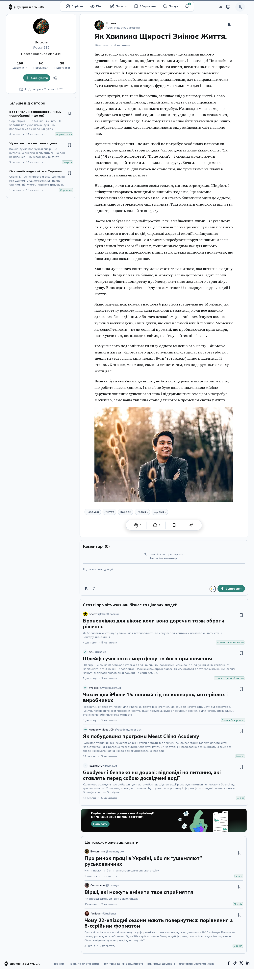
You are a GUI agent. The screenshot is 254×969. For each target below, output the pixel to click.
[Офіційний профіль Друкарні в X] (241, 963)
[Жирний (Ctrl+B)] (86, 588)
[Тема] (228, 7)
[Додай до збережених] (69, 113)
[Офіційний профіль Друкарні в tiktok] (235, 963)
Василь (41, 42)
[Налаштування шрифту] (229, 25)
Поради (125, 512)
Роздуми (93, 512)
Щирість (160, 512)
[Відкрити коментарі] (155, 525)
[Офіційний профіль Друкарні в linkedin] (248, 963)
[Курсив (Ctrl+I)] (93, 588)
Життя (109, 512)
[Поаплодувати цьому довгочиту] (136, 525)
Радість (142, 512)
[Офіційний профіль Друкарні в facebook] (229, 963)
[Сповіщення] (187, 6)
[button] (186, 6)
